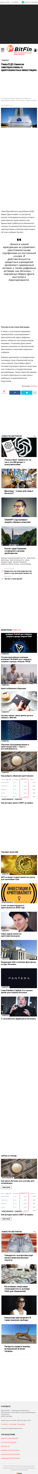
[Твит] (26, 393)
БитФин (34, 386)
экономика (26, 564)
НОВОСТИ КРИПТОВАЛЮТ (10, 1438)
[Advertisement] (19, 24)
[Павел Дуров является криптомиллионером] (19, 922)
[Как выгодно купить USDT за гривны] (19, 788)
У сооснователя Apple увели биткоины (18, 1018)
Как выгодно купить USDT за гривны (17, 803)
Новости (17, 630)
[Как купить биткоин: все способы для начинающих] (19, 1169)
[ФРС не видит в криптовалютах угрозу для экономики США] (19, 865)
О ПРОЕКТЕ (5, 1424)
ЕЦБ (28, 560)
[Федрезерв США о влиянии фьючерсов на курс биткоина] (19, 950)
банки (4, 558)
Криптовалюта (20, 562)
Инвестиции (7, 562)
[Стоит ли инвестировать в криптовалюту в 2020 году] (19, 893)
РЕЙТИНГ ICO (5, 1446)
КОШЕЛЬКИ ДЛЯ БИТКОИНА (10, 1454)
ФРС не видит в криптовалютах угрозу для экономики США (18, 878)
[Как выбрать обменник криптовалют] (19, 761)
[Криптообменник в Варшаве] (19, 674)
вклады (5, 560)
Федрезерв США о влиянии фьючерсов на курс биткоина (18, 963)
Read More (6, 1187)
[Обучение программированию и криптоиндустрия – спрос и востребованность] (19, 730)
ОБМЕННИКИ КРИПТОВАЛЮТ (10, 1458)
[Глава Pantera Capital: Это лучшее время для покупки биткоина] (19, 978)
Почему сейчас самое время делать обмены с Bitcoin (17, 716)
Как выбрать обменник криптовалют (17, 775)
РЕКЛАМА (13, 1424)
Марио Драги (7, 564)
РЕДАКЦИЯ (21, 1424)
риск (17, 564)
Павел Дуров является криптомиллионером (11, 935)
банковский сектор (18, 558)
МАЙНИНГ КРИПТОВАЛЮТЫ (10, 1450)
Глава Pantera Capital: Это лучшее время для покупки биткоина (17, 991)
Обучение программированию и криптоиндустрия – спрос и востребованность (15, 746)
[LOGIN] (35, 50)
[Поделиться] (15, 393)
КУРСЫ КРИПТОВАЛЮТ (9, 1442)
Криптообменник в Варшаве (13, 688)
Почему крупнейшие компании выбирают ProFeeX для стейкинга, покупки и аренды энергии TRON (16, 659)
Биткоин (31, 558)
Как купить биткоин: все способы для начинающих (17, 1182)
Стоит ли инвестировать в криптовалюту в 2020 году (13, 906)
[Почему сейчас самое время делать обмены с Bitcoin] (19, 701)
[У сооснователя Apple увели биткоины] (19, 1006)
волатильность (17, 560)
